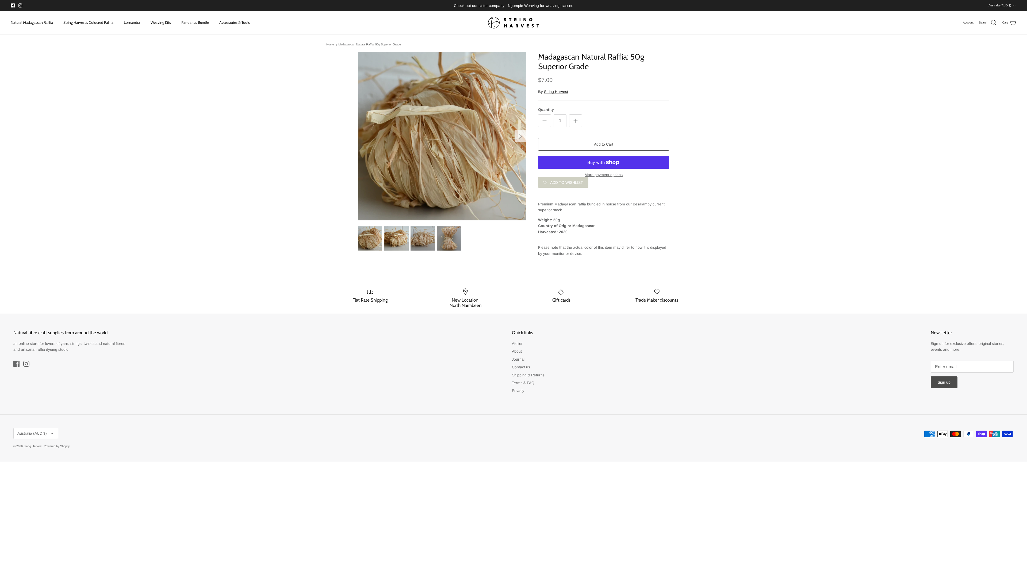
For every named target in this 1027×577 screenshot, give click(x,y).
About (517, 351)
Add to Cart (603, 144)
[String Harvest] (514, 23)
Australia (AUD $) (999, 5)
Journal (518, 359)
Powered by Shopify (57, 446)
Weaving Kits (161, 22)
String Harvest (556, 91)
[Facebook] (13, 5)
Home (330, 44)
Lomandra (132, 22)
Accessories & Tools (234, 22)
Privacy (518, 390)
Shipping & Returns (528, 375)
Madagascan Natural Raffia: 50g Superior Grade (369, 44)
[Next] (520, 136)
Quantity (546, 109)
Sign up (944, 382)
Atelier (517, 343)
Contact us (521, 367)
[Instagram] (20, 5)
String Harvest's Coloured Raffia (88, 22)
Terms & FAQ (523, 383)
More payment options (604, 175)
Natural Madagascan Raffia (32, 22)
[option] (442, 136)
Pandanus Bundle (195, 22)
